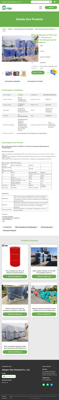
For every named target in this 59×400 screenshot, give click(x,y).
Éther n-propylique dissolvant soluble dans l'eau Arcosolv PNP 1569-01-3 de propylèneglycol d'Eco (15, 347)
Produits (10, 29)
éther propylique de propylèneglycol (26, 227)
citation (51, 7)
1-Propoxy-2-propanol (9, 230)
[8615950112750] (43, 385)
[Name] (50, 2)
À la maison (4, 29)
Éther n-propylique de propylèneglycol (23, 29)
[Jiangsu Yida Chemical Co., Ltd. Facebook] (51, 385)
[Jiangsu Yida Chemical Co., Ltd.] (10, 7)
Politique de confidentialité (4, 397)
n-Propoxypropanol (47, 227)
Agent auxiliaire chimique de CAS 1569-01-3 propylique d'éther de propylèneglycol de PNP (44, 272)
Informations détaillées (12, 81)
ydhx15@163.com (10, 376)
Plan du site (11, 397)
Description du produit (35, 81)
